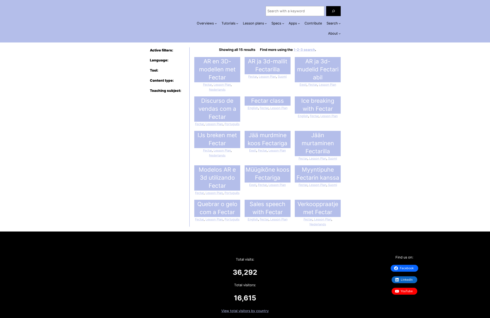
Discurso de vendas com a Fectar (217, 108)
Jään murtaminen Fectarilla (318, 143)
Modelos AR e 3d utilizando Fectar (217, 177)
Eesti (303, 84)
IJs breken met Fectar (217, 139)
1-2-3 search (304, 50)
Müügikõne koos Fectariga (267, 173)
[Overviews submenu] (216, 23)
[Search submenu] (340, 23)
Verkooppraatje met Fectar (317, 208)
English (253, 108)
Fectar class (267, 100)
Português (232, 124)
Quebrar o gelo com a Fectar (217, 208)
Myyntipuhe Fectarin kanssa (317, 173)
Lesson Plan (222, 84)
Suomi (282, 76)
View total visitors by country (245, 311)
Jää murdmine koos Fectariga (267, 139)
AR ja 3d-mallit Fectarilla (267, 65)
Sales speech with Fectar (267, 208)
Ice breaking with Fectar (317, 104)
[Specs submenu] (283, 23)
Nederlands (217, 89)
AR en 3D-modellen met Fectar (217, 69)
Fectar (207, 84)
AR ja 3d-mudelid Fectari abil (318, 69)
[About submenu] (340, 34)
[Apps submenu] (299, 23)
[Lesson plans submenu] (266, 23)
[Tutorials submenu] (237, 23)
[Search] (333, 11)
